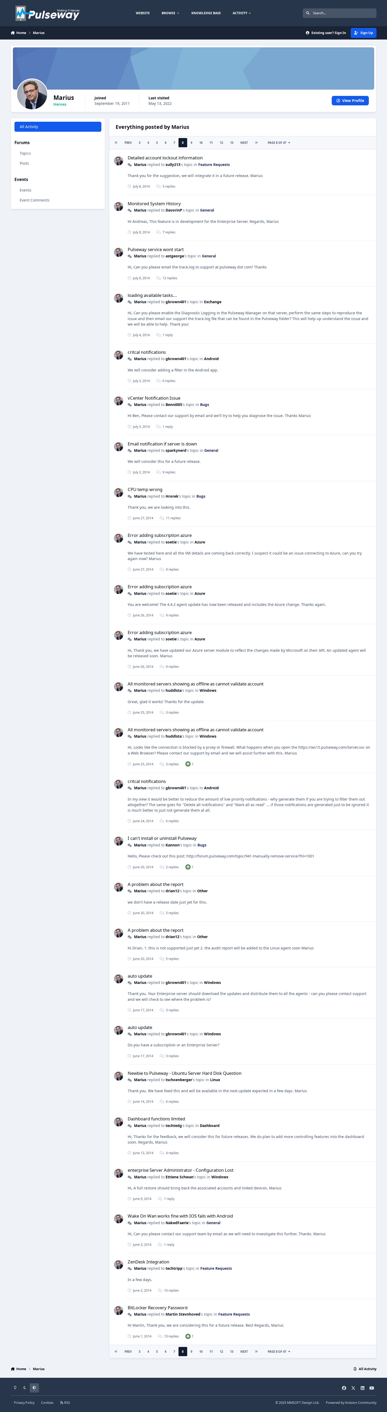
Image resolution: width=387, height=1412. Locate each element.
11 (211, 143)
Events (25, 190)
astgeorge (175, 255)
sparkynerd (176, 450)
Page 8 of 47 (277, 143)
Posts (24, 163)
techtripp (174, 1268)
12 (221, 143)
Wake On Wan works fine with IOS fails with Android (180, 1216)
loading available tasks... (152, 295)
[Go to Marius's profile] (118, 160)
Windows (208, 690)
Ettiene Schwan (180, 1176)
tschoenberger (179, 1079)
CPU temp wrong (145, 489)
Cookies (47, 1402)
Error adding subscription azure (160, 535)
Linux (215, 1079)
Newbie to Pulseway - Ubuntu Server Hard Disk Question (184, 1073)
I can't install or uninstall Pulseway (162, 838)
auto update (140, 976)
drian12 (172, 890)
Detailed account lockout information (165, 158)
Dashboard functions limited (156, 1119)
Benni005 (174, 404)
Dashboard (210, 1125)
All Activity (29, 126)
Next (244, 143)
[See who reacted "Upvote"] (188, 764)
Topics (25, 153)
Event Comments (34, 200)
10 (200, 143)
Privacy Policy (24, 1402)
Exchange (212, 301)
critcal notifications (147, 352)
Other (202, 890)
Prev (128, 143)
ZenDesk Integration (148, 1262)
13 (231, 143)
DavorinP (174, 210)
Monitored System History (154, 203)
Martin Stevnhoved (183, 1314)
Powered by (351, 1402)
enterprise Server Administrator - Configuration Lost (181, 1170)
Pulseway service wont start (156, 249)
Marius (140, 164)
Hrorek (172, 496)
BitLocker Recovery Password (157, 1308)
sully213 (173, 164)
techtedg (174, 1125)
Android (211, 358)
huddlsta (174, 690)
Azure (200, 542)
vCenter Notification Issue (154, 398)
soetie (171, 542)
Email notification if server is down (162, 444)
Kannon (173, 844)
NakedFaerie (177, 1222)
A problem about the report (155, 884)
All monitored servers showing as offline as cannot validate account (196, 684)
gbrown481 (176, 301)
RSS (66, 1402)
